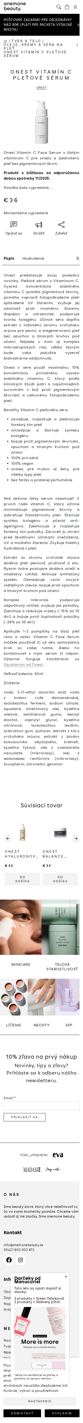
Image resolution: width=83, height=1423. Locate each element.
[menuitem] (10, 1341)
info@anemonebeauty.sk (23, 1245)
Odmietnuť (22, 1413)
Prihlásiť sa (24, 1117)
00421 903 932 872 (19, 1250)
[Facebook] (9, 1260)
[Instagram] (20, 1260)
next (75, 842)
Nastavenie (40, 1401)
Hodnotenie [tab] (33, 258)
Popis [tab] (9, 258)
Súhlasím (62, 1413)
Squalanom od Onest (23, 664)
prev (7, 842)
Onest (41, 87)
